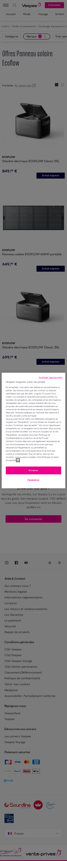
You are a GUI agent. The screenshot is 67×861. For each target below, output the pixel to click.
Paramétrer (33, 480)
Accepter (33, 470)
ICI (18, 460)
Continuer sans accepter (51, 377)
